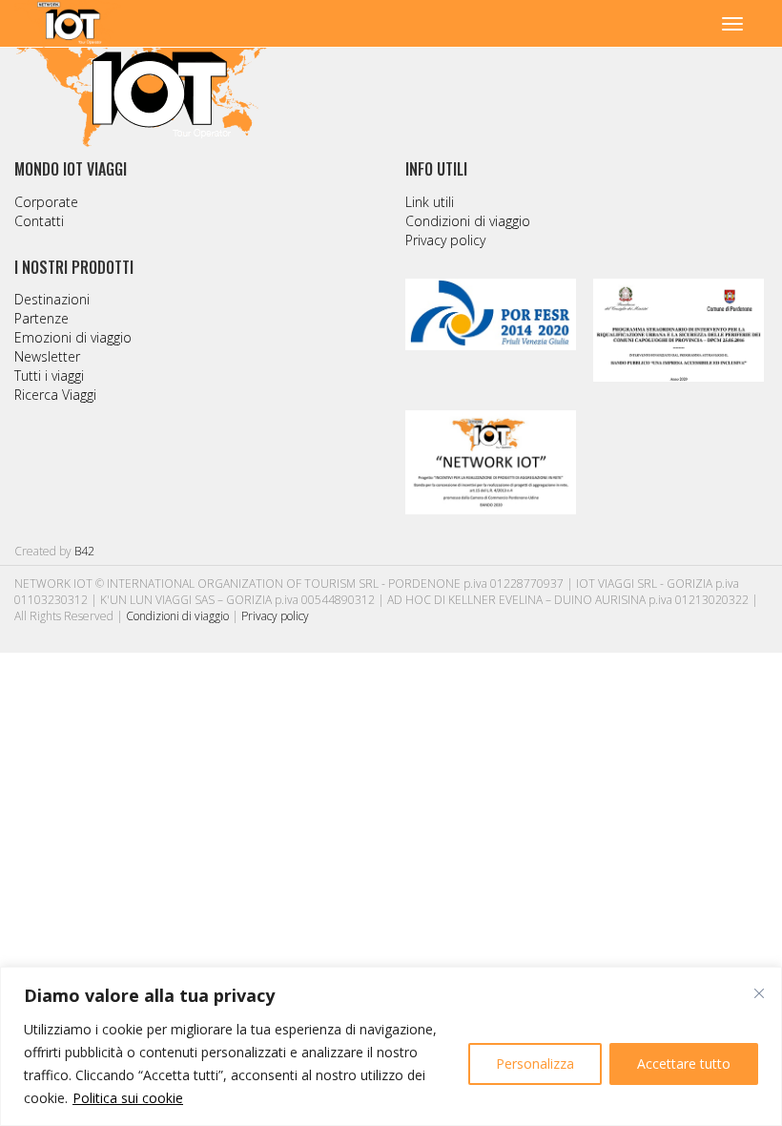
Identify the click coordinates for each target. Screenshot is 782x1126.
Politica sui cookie (127, 1098)
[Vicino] (759, 993)
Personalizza (535, 1063)
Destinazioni (52, 299)
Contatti (39, 221)
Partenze (41, 318)
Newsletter (47, 356)
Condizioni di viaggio (467, 221)
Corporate (46, 202)
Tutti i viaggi (49, 375)
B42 (84, 551)
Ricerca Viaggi (55, 395)
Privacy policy (445, 240)
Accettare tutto (684, 1063)
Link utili (429, 202)
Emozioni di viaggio (73, 337)
